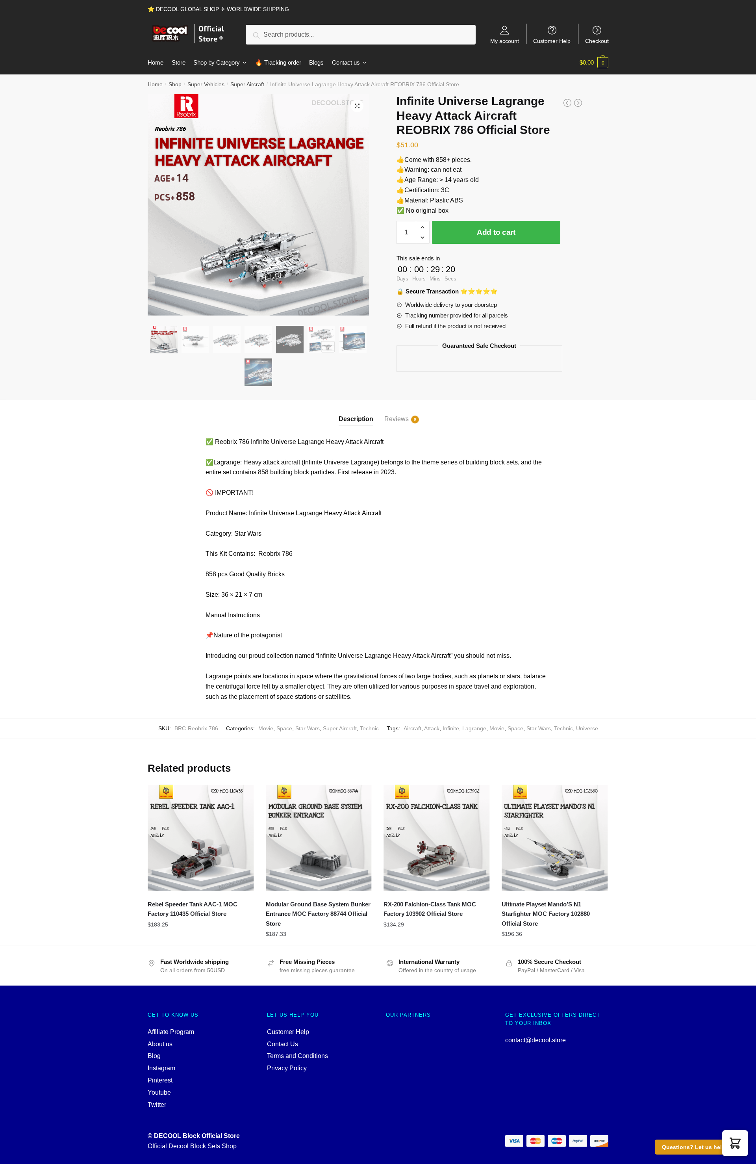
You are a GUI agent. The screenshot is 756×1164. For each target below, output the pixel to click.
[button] (735, 1143)
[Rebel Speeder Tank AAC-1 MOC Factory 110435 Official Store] (201, 838)
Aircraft (412, 728)
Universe (587, 728)
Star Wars (307, 728)
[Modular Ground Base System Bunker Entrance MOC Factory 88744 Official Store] (319, 838)
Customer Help (552, 41)
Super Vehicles (205, 84)
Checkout (597, 41)
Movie (265, 728)
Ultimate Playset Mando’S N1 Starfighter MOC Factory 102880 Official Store (546, 914)
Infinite (451, 728)
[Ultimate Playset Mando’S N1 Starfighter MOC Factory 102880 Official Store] (555, 838)
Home (155, 84)
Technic (369, 728)
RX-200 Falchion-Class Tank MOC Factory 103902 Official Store (430, 909)
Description (356, 419)
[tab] (356, 412)
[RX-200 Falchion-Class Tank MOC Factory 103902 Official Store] (437, 838)
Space (284, 728)
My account (504, 41)
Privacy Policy (287, 1068)
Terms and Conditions (297, 1056)
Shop (175, 84)
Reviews (396, 419)
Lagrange (474, 728)
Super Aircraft (247, 84)
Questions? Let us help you (699, 1147)
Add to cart (496, 232)
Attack (431, 728)
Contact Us (282, 1044)
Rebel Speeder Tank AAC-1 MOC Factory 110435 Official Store (192, 909)
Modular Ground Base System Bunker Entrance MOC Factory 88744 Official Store (318, 914)
